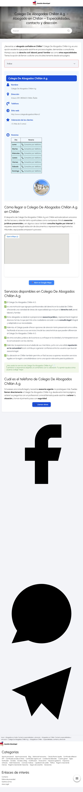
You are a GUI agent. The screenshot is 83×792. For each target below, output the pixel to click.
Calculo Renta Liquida (55, 757)
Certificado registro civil (33, 759)
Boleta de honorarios (39, 757)
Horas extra (42, 761)
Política (52, 763)
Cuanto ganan (63, 759)
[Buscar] (68, 30)
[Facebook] (41, 493)
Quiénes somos (7, 782)
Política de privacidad (8, 779)
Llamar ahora (43, 404)
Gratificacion (33, 761)
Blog (29, 757)
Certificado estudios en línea (15, 759)
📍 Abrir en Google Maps (41, 283)
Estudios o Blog (22, 761)
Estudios (13, 761)
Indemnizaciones (14, 763)
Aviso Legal (5, 784)
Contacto (5, 777)
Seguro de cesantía (36, 765)
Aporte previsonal (21, 757)
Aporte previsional (8, 757)
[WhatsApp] (41, 653)
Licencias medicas (27, 763)
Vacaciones (48, 765)
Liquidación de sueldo (42, 763)
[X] (41, 573)
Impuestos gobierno (54, 761)
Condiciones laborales (50, 759)
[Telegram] (41, 732)
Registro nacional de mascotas (18, 765)
